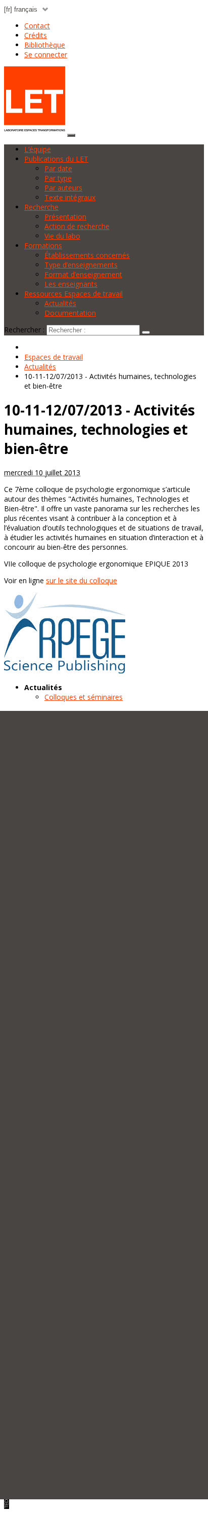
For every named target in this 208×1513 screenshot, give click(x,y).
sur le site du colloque (81, 580)
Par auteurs (63, 188)
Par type (58, 178)
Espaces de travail (53, 357)
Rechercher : (24, 329)
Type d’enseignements (81, 265)
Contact (37, 25)
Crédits (35, 35)
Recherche (41, 207)
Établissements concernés (87, 255)
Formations (43, 245)
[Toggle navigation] (71, 135)
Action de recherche (77, 226)
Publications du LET (56, 159)
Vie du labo (62, 236)
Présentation (65, 216)
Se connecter (45, 54)
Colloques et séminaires (83, 697)
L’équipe (37, 149)
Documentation (70, 313)
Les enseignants (70, 284)
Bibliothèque (44, 45)
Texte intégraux (69, 197)
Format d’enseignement (83, 274)
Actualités (60, 303)
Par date (58, 168)
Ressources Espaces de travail (73, 293)
